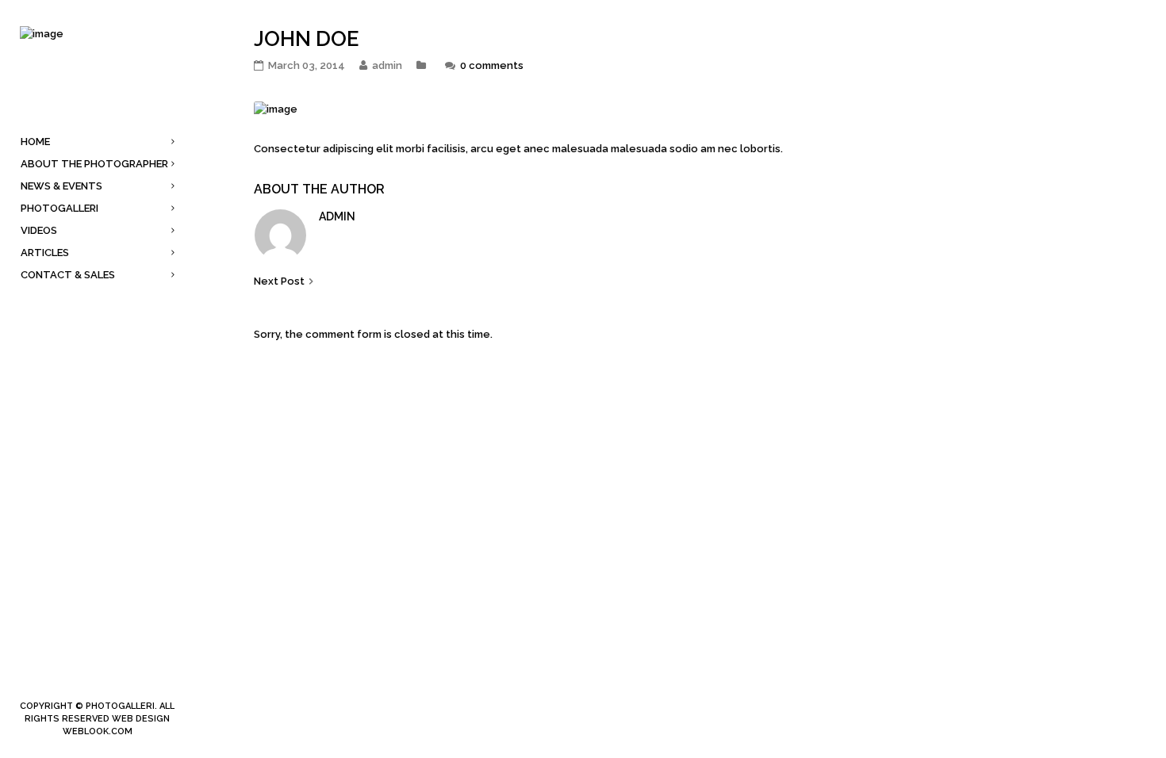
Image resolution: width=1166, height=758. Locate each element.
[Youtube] (123, 679)
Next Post (279, 281)
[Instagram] (97, 679)
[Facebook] (72, 679)
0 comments (492, 65)
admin (337, 216)
